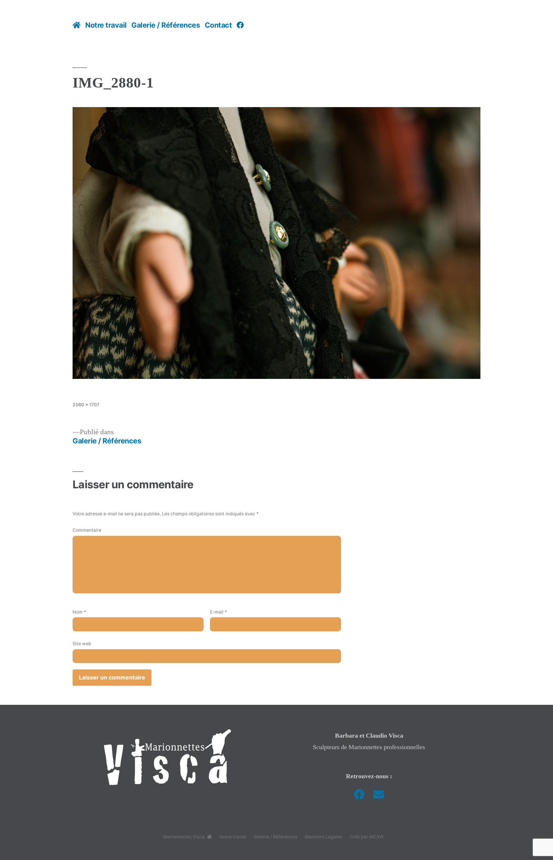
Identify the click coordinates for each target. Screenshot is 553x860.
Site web (82, 643)
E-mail (218, 612)
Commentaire (87, 530)
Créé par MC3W (367, 837)
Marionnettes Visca (183, 837)
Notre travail (106, 25)
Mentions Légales (323, 837)
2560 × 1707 (86, 404)
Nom (79, 612)
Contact (218, 25)
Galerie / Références (165, 25)
